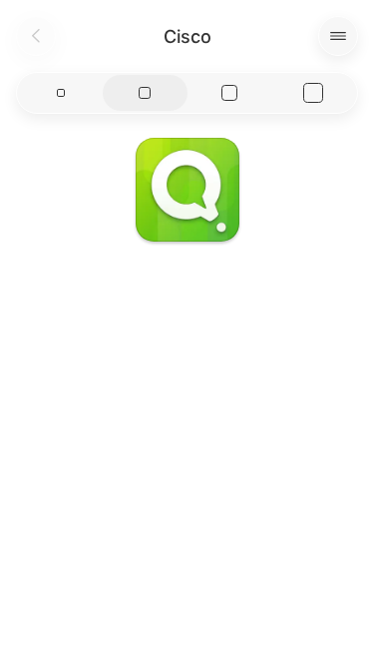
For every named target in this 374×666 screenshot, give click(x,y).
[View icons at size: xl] (313, 93)
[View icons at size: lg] (229, 93)
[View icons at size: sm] (61, 93)
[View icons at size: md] (145, 93)
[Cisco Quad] (187, 190)
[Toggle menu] (338, 36)
